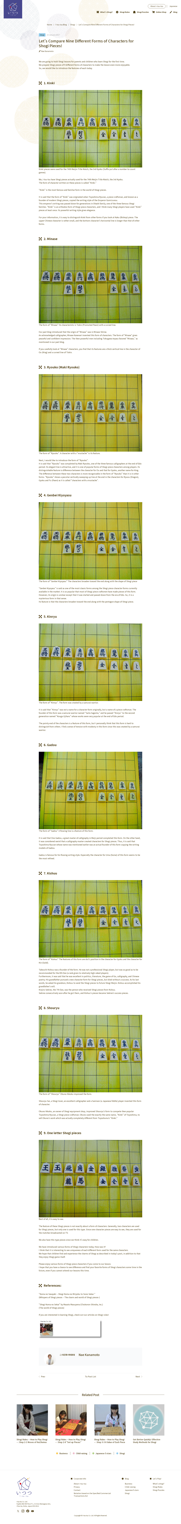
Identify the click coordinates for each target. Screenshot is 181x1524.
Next (138, 1376)
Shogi (72, 24)
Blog (175, 12)
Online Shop (161, 12)
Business (63, 1453)
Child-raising (81, 1453)
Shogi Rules (125, 12)
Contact (77, 1490)
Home (49, 24)
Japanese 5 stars (103, 1453)
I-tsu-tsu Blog (61, 24)
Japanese (173, 6)
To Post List (90, 1376)
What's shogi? (158, 1483)
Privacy (77, 1487)
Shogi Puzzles (143, 12)
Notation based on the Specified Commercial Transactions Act (92, 1494)
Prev (43, 1376)
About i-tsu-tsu (156, 6)
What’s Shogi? (106, 12)
